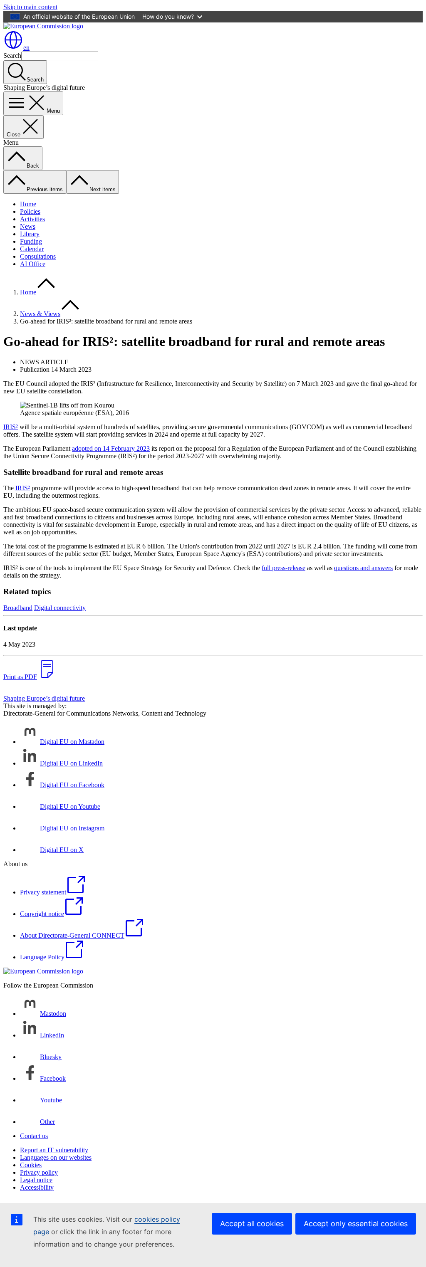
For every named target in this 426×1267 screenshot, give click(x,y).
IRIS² (10, 426)
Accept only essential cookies (356, 1223)
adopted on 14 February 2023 (111, 448)
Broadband (17, 607)
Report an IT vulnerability (54, 1149)
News (27, 226)
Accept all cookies (252, 1223)
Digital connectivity (60, 607)
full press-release (283, 567)
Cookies (31, 1164)
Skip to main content (30, 6)
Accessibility (37, 1187)
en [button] (26, 47)
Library (30, 233)
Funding (31, 241)
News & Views (40, 313)
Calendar (32, 248)
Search (12, 55)
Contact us (34, 1135)
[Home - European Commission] (43, 26)
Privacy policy (39, 1172)
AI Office (32, 263)
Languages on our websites (56, 1157)
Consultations (38, 256)
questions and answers (363, 567)
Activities (32, 218)
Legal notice (36, 1179)
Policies (30, 211)
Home (28, 203)
